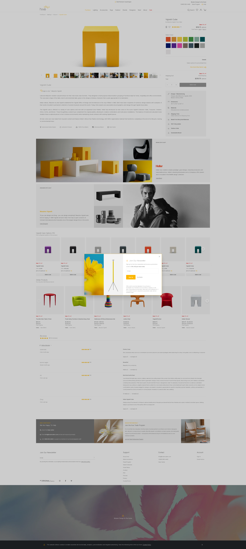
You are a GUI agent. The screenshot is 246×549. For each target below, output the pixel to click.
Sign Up (131, 277)
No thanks (140, 277)
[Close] (159, 256)
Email (128, 271)
